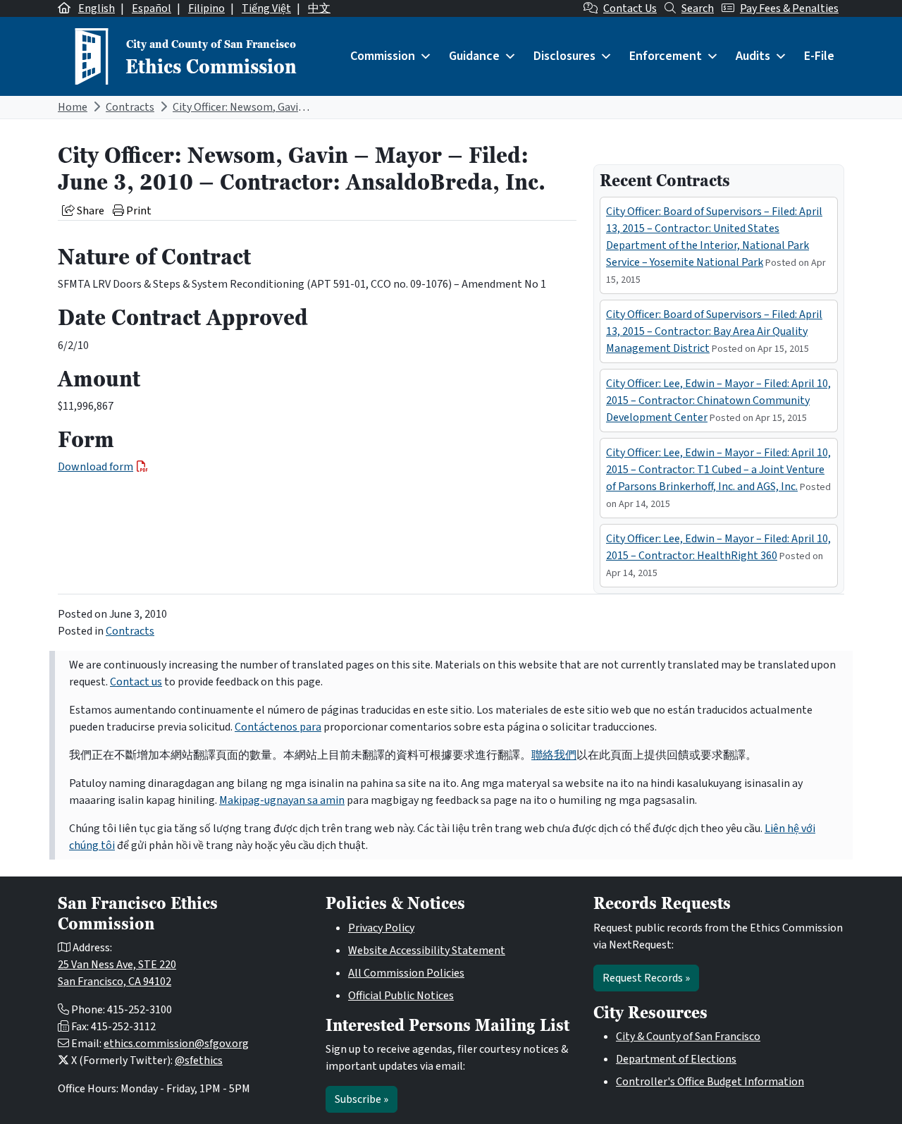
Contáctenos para (278, 727)
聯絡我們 (553, 755)
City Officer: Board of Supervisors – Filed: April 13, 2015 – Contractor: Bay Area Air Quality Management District (714, 331)
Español (151, 8)
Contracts (130, 107)
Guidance (474, 56)
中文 (319, 8)
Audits (753, 56)
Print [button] (138, 211)
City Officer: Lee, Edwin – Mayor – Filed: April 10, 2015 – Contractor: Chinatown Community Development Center (718, 400)
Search (697, 8)
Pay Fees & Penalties (789, 8)
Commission (382, 56)
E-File (819, 56)
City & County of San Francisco (688, 1036)
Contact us (136, 682)
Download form (95, 467)
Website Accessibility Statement (426, 950)
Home (72, 107)
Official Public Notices (401, 995)
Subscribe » (361, 1099)
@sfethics (199, 1060)
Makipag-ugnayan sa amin (282, 800)
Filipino (206, 8)
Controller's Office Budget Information (710, 1081)
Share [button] (89, 211)
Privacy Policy (381, 928)
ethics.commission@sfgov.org (176, 1043)
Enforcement (665, 56)
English (96, 8)
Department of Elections (676, 1059)
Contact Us (630, 8)
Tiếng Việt (266, 8)
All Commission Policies (406, 973)
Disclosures (564, 56)
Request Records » (646, 978)
